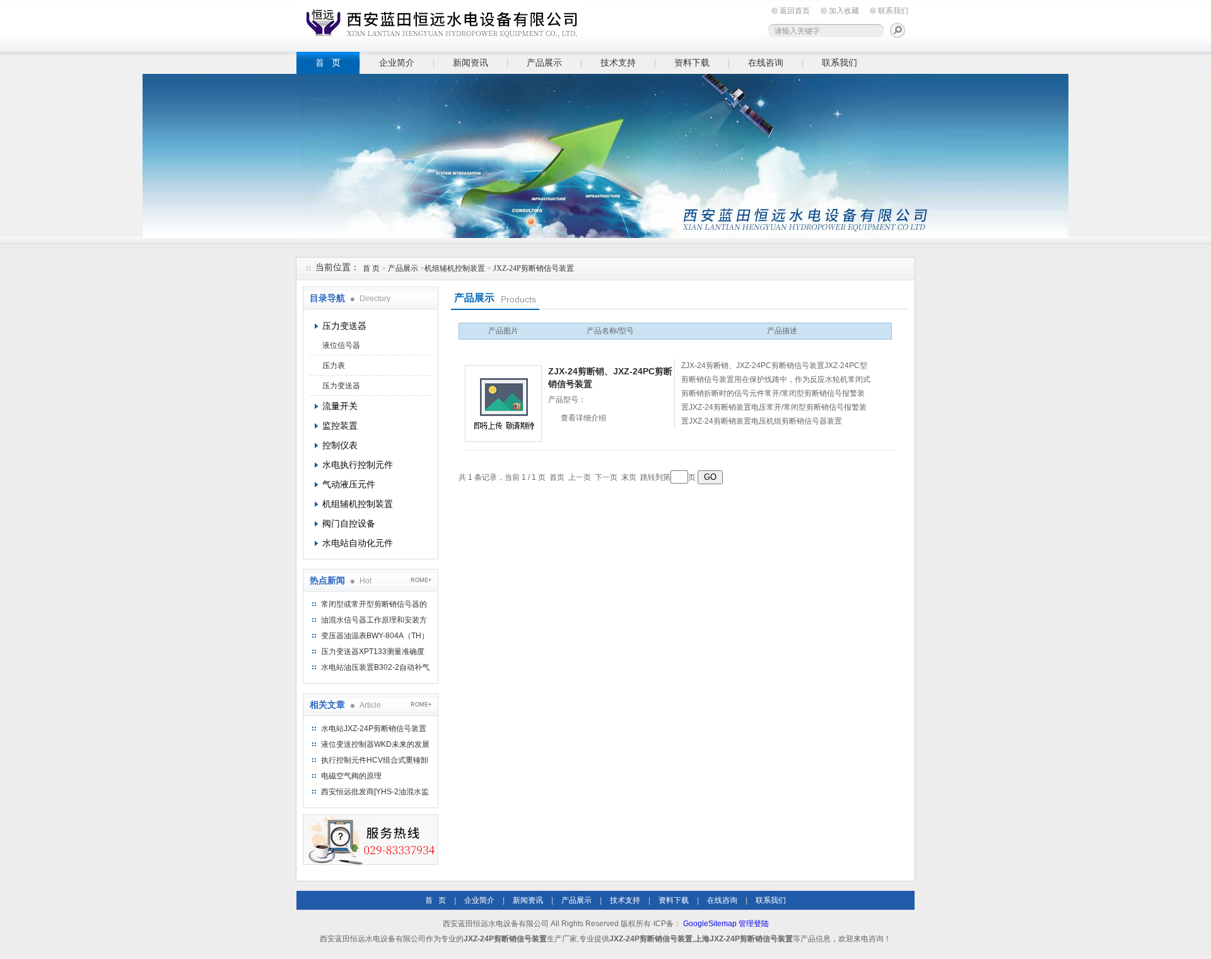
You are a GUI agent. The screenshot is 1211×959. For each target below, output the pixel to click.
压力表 (333, 365)
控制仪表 (340, 445)
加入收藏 (844, 10)
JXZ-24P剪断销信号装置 (533, 268)
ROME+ (421, 580)
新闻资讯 (470, 62)
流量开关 (340, 406)
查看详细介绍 (583, 418)
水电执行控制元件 (357, 465)
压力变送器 (344, 326)
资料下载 (692, 62)
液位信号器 (341, 345)
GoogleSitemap (710, 923)
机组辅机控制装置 (454, 268)
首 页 (328, 62)
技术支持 (618, 62)
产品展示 (544, 62)
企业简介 (396, 62)
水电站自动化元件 (357, 543)
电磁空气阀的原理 (351, 775)
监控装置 (340, 425)
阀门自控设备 (348, 523)
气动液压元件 (348, 484)
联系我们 (893, 10)
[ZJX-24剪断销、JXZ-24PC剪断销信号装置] (503, 403)
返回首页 (795, 10)
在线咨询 (765, 62)
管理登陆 (754, 923)
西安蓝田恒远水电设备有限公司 (438, 23)
